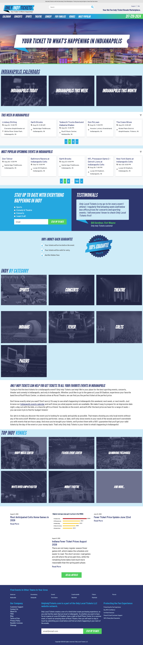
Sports (19, 207)
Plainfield (94, 597)
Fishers (94, 594)
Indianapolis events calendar (32, 404)
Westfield (74, 597)
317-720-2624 (133, 16)
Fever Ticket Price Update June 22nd (112, 517)
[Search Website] (92, 7)
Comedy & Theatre (24, 210)
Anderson (12, 594)
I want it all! (21, 216)
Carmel (53, 594)
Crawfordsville (75, 594)
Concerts (20, 213)
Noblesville (13, 597)
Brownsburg (34, 594)
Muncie (114, 594)
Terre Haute (54, 597)
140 (76, 181)
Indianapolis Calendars (20, 72)
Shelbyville (33, 597)
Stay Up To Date (57, 221)
